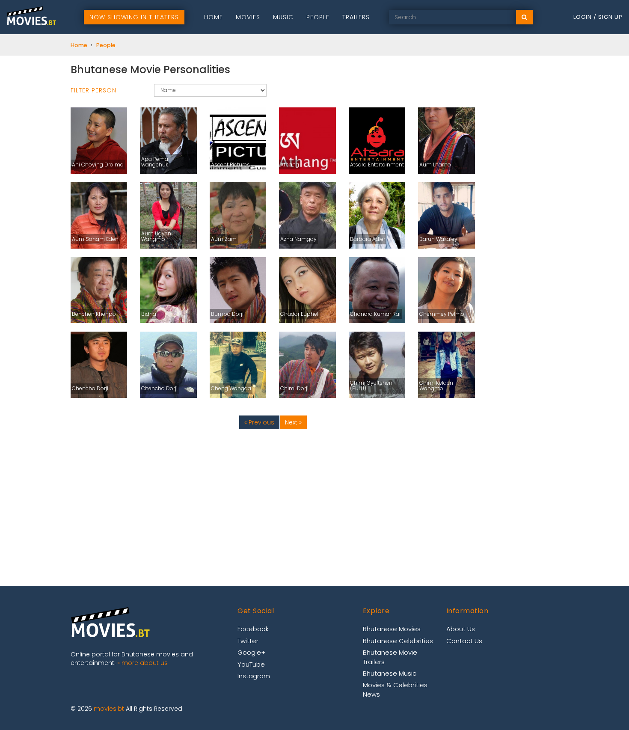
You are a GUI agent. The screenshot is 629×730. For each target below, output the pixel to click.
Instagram (253, 675)
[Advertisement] (273, 500)
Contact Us (464, 640)
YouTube (251, 664)
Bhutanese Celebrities (398, 640)
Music (283, 17)
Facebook (253, 628)
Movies (248, 17)
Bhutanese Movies (392, 628)
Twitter (247, 640)
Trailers (356, 17)
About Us (460, 628)
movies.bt (109, 708)
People (317, 17)
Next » (293, 422)
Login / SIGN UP (598, 17)
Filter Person (93, 90)
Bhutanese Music (389, 673)
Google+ (251, 652)
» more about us (142, 663)
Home (213, 17)
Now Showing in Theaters (134, 17)
